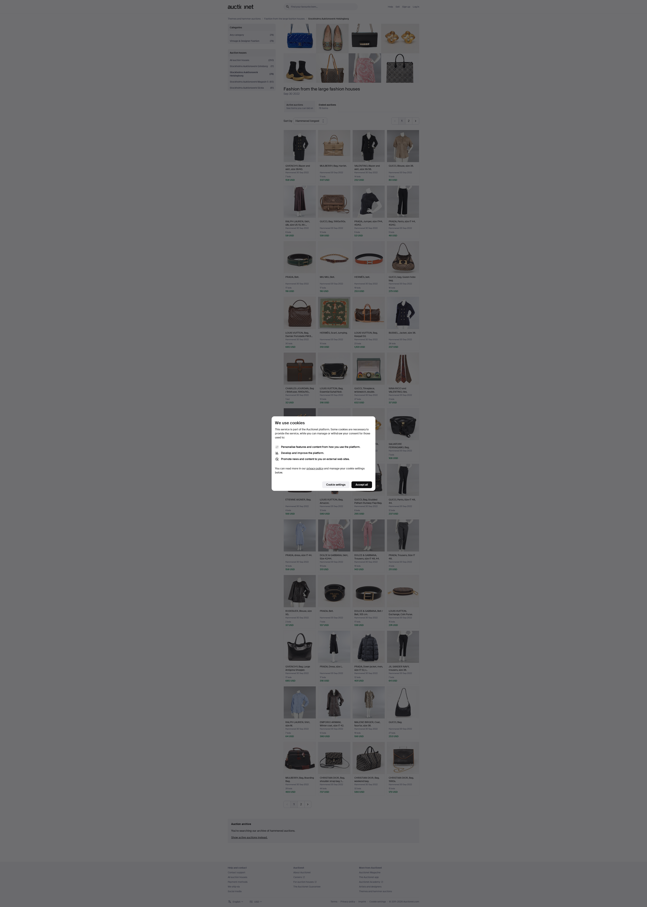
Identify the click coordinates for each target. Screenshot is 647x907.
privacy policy (314, 468)
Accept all (362, 484)
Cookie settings (335, 484)
